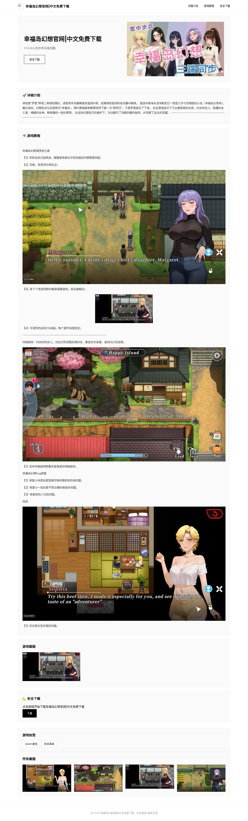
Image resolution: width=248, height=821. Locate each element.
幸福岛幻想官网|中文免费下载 (47, 6)
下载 (29, 713)
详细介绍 (193, 5)
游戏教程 (209, 5)
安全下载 (225, 5)
